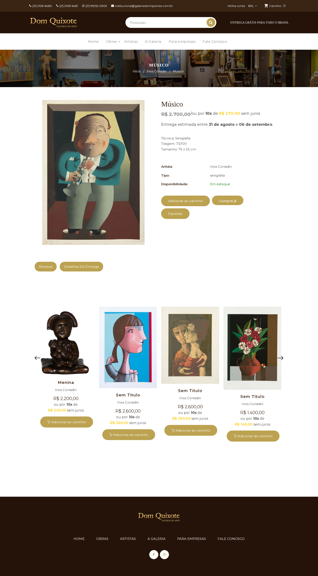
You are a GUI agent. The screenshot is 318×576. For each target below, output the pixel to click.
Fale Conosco (231, 539)
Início (137, 71)
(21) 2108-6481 (68, 6)
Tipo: (165, 175)
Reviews (45, 267)
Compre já (227, 201)
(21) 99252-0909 (96, 6)
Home (79, 539)
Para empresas (191, 539)
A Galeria (156, 539)
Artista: (167, 166)
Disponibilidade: (174, 184)
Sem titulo (128, 395)
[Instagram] (164, 554)
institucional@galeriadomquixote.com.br (144, 6)
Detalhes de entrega (81, 267)
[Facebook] (153, 554)
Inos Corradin (157, 71)
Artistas (128, 539)
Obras (102, 539)
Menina (66, 382)
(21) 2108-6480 (42, 6)
